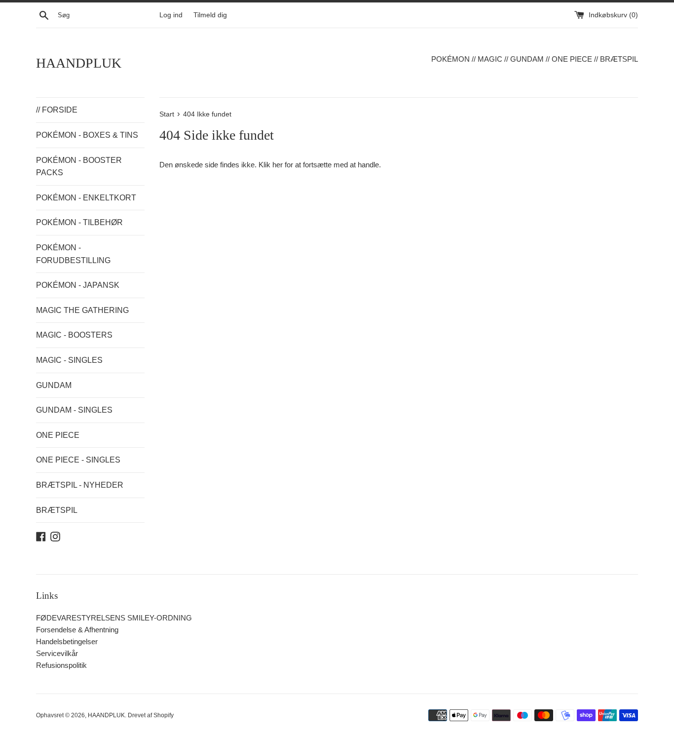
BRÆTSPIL (56, 510)
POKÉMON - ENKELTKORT (86, 198)
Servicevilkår (57, 653)
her (277, 164)
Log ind (171, 15)
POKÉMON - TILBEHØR (79, 222)
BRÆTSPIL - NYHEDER (79, 485)
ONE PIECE (57, 435)
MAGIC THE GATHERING (82, 310)
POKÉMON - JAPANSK (77, 285)
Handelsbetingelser (67, 641)
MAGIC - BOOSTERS (74, 335)
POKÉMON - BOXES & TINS (87, 135)
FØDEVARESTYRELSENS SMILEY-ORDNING (114, 618)
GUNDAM (54, 385)
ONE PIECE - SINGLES (78, 460)
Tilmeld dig (210, 15)
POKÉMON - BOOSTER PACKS (79, 166)
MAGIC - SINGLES (69, 360)
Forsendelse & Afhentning (77, 629)
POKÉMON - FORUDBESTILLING (73, 254)
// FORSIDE (56, 110)
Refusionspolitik (61, 665)
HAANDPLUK (78, 63)
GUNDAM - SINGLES (74, 410)
